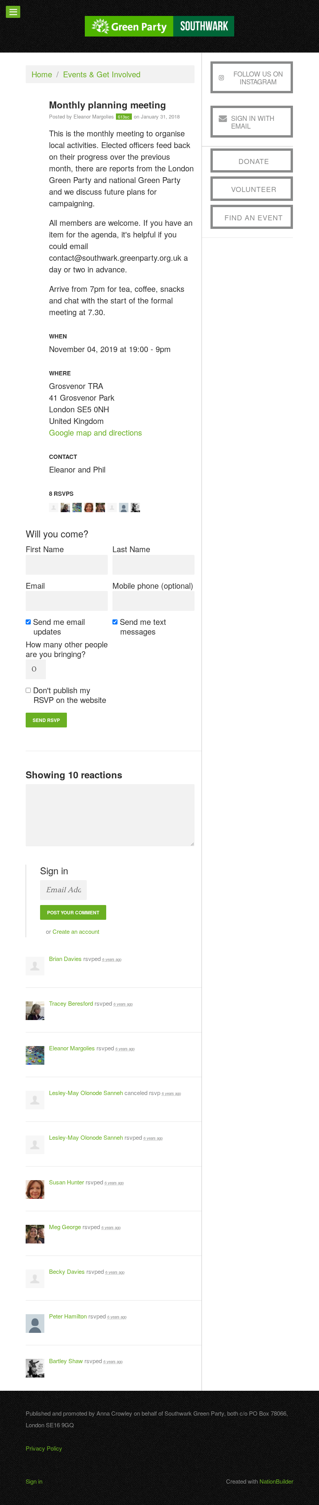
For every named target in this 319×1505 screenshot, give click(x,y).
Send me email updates (59, 626)
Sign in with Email (252, 122)
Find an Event (253, 217)
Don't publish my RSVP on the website (69, 695)
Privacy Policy (44, 1448)
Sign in (34, 1481)
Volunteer (254, 189)
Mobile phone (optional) (152, 585)
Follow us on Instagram (258, 77)
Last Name (131, 549)
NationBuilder (276, 1481)
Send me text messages (143, 626)
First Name (45, 549)
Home (42, 74)
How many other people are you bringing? (67, 649)
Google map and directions (95, 432)
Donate (253, 161)
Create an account (76, 931)
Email (35, 585)
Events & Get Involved (101, 74)
